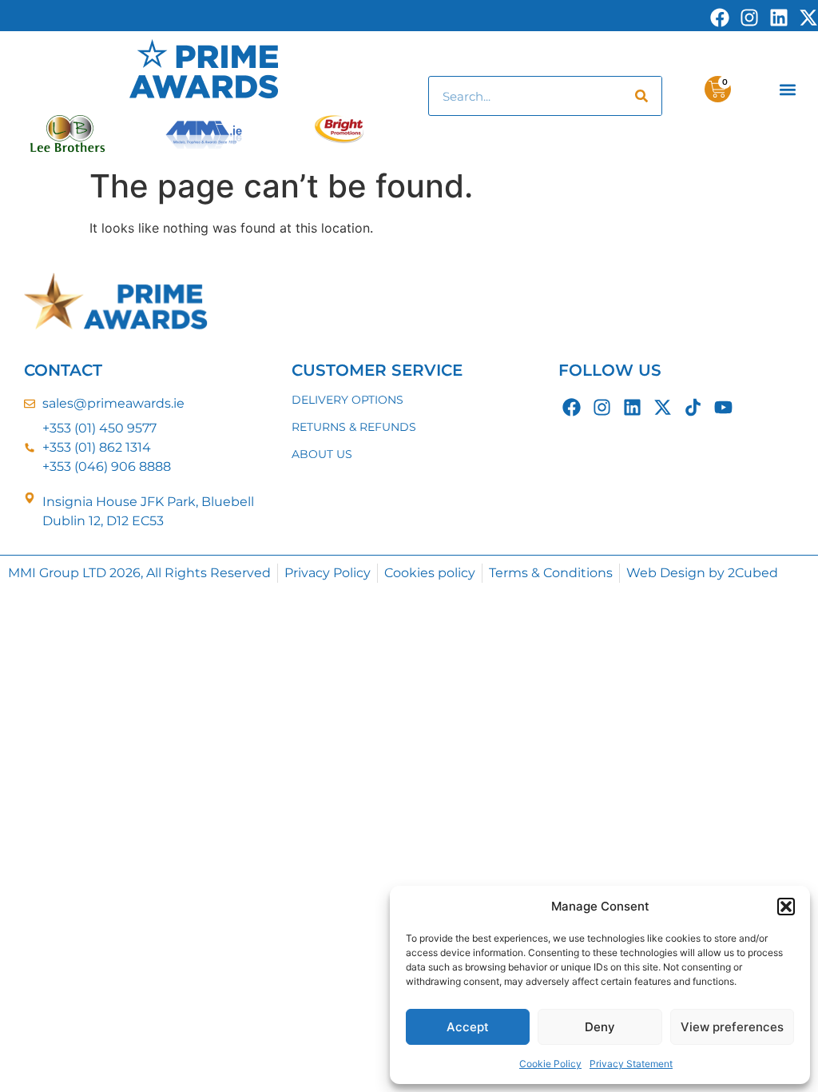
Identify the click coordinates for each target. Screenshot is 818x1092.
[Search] (641, 96)
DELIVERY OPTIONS (347, 400)
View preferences (732, 1026)
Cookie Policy (550, 1064)
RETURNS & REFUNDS (354, 427)
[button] (786, 907)
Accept (468, 1026)
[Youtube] (723, 407)
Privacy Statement (631, 1064)
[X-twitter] (662, 407)
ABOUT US (322, 454)
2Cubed (753, 572)
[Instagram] (602, 407)
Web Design (665, 572)
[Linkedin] (632, 407)
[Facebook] (571, 407)
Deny (600, 1026)
